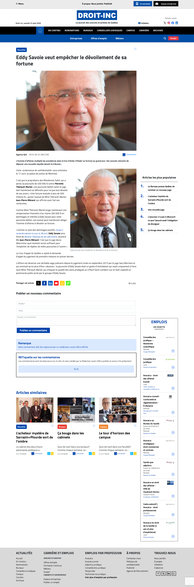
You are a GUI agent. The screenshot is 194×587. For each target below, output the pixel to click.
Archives (158, 30)
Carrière (144, 30)
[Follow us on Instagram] (168, 22)
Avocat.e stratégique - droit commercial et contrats (151, 445)
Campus (130, 30)
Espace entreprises (168, 3)
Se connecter (145, 3)
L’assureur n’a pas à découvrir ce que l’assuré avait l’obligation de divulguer (163, 220)
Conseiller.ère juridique (149, 360)
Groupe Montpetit (149, 351)
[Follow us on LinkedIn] (176, 22)
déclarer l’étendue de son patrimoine (40, 236)
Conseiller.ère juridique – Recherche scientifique (149, 342)
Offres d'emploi (99, 38)
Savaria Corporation (149, 367)
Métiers (120, 38)
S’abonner (158, 567)
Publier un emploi (51, 582)
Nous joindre (97, 3)
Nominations (72, 30)
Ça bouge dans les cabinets (160, 230)
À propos (86, 3)
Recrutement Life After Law (150, 412)
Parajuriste (90, 571)
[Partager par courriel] (56, 283)
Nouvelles (21, 49)
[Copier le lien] (68, 283)
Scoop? (173, 38)
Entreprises (76, 38)
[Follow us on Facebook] (172, 22)
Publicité (108, 3)
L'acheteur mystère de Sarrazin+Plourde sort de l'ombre (159, 200)
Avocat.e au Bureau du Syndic (151, 422)
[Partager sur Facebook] (44, 283)
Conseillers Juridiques (109, 30)
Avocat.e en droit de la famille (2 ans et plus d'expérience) (151, 527)
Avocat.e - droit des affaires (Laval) (150, 378)
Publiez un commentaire (33, 330)
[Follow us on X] (164, 22)
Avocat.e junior (92, 561)
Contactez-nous (134, 558)
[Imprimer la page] (62, 283)
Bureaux (88, 30)
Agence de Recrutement (137, 571)
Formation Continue (53, 565)
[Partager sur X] (38, 283)
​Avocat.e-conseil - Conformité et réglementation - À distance (151, 401)
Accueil (19, 558)
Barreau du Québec (149, 433)
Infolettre (145, 23)
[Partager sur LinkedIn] (50, 283)
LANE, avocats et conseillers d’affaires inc (151, 387)
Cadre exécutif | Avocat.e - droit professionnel (150, 507)
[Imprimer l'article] (52, 453)
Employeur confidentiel (150, 497)
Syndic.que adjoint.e (148, 464)
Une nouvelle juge (156, 209)
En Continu (54, 30)
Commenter (38, 453)
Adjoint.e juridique (93, 564)
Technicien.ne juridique (95, 574)
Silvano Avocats (148, 537)
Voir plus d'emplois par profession (101, 577)
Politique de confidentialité (133, 563)
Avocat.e (89, 558)
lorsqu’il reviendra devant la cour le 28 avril (39, 231)
